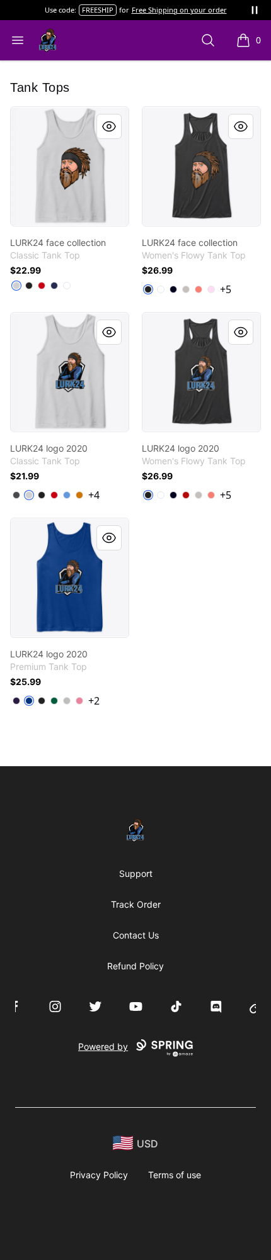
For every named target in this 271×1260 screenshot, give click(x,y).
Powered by (103, 1046)
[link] (70, 166)
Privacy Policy (99, 1174)
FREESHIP (97, 9)
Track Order (136, 904)
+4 (94, 495)
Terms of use (174, 1174)
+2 (94, 701)
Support (136, 873)
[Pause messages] (254, 10)
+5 (225, 289)
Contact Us (136, 935)
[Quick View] (109, 126)
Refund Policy (135, 966)
